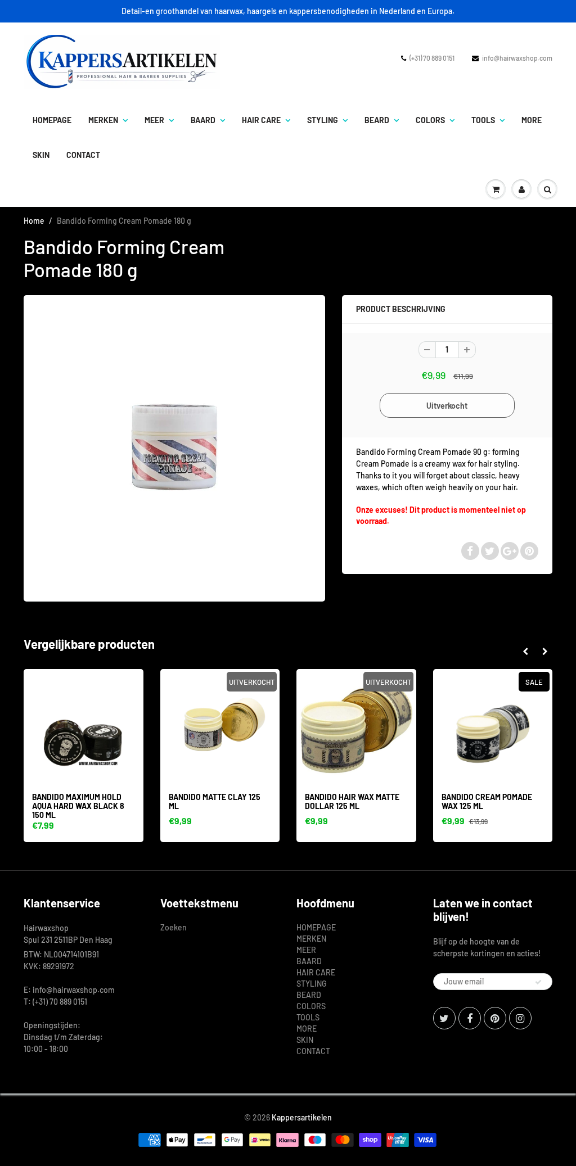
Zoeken (173, 927)
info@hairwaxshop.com (517, 58)
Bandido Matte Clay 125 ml (214, 801)
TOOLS (483, 120)
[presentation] (525, 651)
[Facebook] (469, 1018)
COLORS (430, 120)
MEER (154, 120)
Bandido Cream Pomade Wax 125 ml (487, 801)
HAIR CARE (261, 120)
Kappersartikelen (302, 1117)
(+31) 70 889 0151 (432, 58)
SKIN (41, 155)
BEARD (376, 120)
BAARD (203, 120)
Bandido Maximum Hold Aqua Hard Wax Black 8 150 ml (78, 806)
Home (34, 220)
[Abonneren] (538, 982)
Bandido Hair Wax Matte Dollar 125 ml (352, 801)
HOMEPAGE (52, 120)
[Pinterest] (495, 1018)
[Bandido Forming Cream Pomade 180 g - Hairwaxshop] (174, 446)
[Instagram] (520, 1018)
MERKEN (103, 120)
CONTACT (83, 155)
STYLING (322, 120)
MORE (531, 120)
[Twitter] (444, 1018)
